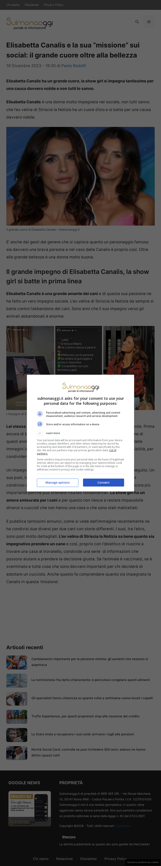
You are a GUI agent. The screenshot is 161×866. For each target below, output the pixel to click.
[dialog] (80, 433)
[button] (80, 433)
